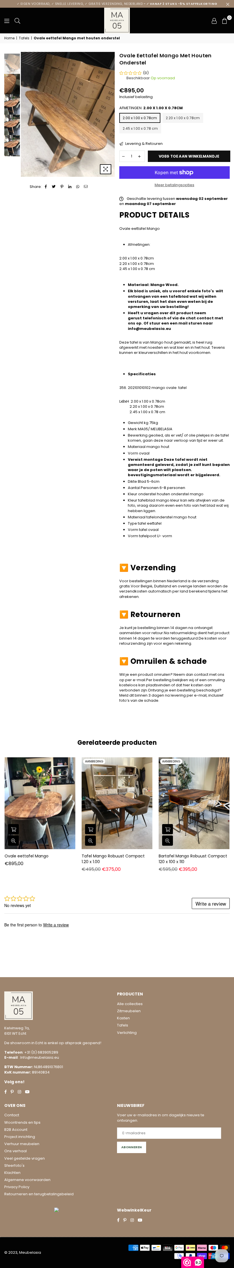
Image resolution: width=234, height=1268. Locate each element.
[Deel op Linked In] (70, 186)
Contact (11, 1115)
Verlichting (127, 1032)
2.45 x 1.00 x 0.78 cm (140, 128)
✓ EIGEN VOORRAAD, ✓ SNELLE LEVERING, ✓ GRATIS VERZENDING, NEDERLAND (117, 3)
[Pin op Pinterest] (62, 186)
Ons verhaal (15, 1151)
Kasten (123, 1018)
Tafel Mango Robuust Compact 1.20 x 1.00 (113, 859)
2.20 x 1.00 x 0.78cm (183, 117)
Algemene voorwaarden (27, 1179)
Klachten (12, 1172)
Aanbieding (94, 761)
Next (110, 114)
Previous (26, 114)
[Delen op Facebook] (46, 186)
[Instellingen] (214, 20)
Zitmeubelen (129, 1011)
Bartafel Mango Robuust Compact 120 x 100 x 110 (193, 859)
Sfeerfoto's (14, 1165)
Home (9, 38)
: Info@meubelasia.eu (38, 1057)
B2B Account (15, 1129)
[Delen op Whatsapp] (78, 186)
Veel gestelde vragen (24, 1158)
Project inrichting (19, 1136)
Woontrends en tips (22, 1122)
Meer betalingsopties (174, 185)
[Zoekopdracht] (17, 20)
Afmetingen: (151, 108)
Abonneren (131, 1147)
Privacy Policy (16, 1187)
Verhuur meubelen (21, 1144)
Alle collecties (130, 1004)
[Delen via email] (86, 186)
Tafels (24, 38)
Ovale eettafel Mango (27, 856)
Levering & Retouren (143, 143)
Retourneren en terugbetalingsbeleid (39, 1194)
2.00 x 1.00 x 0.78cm (140, 117)
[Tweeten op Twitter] (54, 186)
